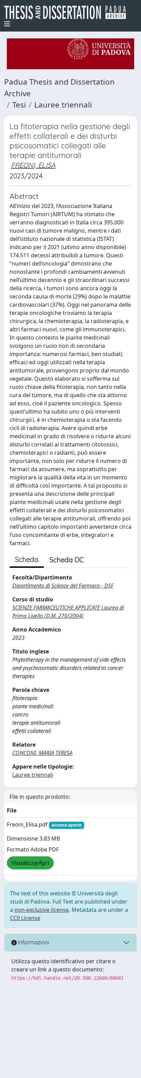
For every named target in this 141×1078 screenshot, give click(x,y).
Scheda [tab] (26, 559)
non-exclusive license (41, 910)
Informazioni (33, 942)
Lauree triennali (63, 104)
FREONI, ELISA (33, 165)
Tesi (19, 104)
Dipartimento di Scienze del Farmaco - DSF (63, 585)
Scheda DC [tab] (67, 559)
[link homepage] (67, 12)
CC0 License (25, 918)
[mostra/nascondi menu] (7, 24)
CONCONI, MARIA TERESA (42, 753)
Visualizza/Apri (30, 863)
